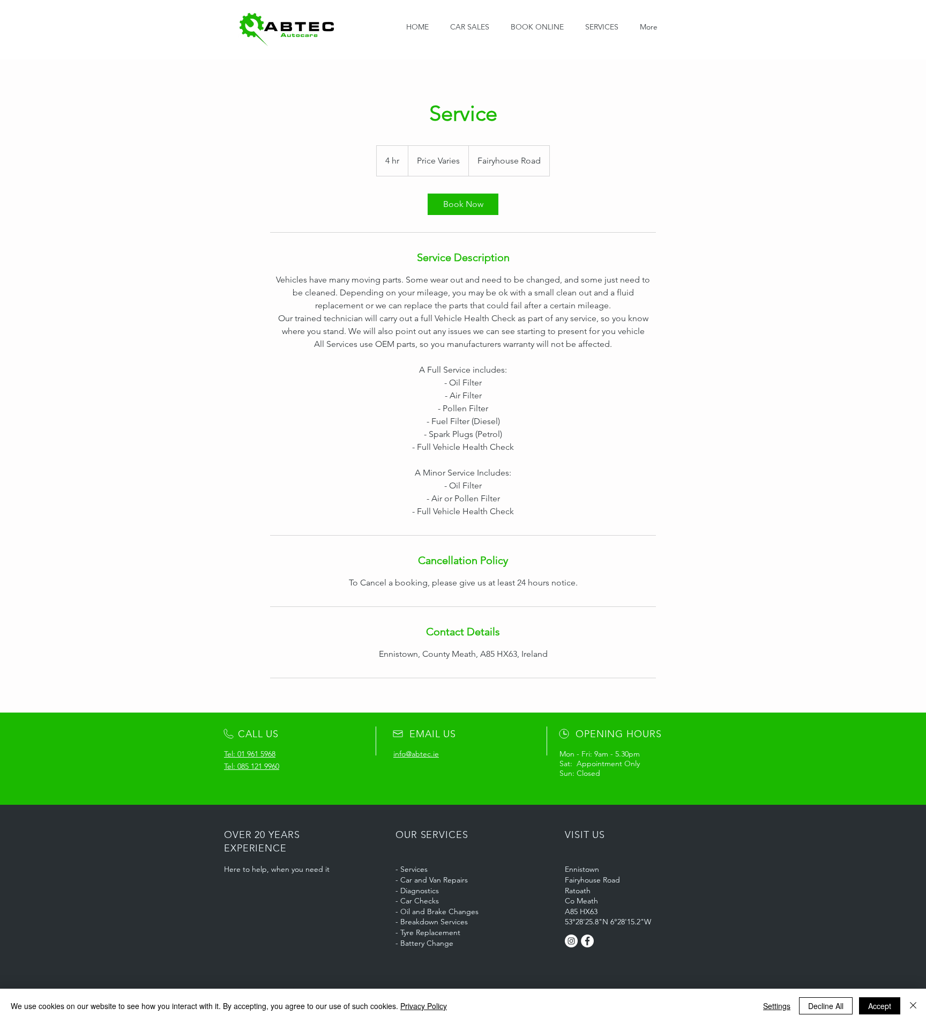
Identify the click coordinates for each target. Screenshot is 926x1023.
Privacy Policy (423, 1005)
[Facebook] (587, 941)
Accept (879, 1005)
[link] (463, 204)
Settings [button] (776, 1005)
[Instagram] (571, 941)
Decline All (825, 1005)
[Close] (913, 1005)
